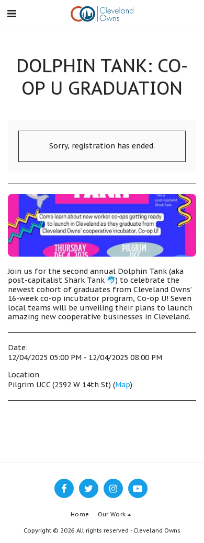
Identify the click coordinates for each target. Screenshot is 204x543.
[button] (11, 13)
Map (122, 384)
